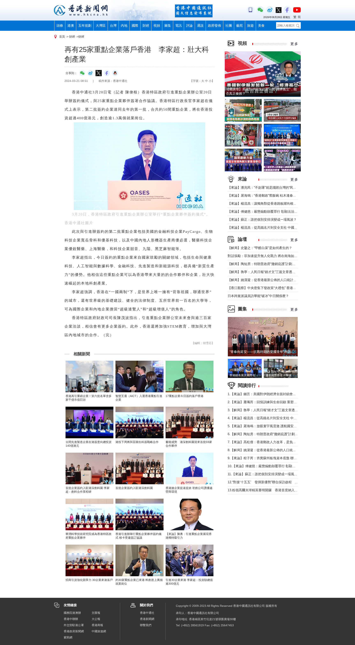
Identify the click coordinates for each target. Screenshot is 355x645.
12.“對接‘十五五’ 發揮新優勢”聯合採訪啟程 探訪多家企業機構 (274, 482)
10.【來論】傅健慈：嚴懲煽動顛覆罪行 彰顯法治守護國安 (270, 466)
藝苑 (239, 25)
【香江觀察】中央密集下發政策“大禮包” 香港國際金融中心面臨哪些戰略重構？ (285, 288)
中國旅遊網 (99, 631)
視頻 (156, 25)
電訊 (178, 25)
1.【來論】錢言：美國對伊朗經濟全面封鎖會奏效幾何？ (268, 394)
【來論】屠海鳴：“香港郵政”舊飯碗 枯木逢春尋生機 (265, 195)
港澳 (70, 25)
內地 (124, 25)
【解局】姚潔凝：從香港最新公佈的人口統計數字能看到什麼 (272, 280)
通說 (200, 25)
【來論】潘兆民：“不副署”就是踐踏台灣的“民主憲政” (266, 187)
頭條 (59, 25)
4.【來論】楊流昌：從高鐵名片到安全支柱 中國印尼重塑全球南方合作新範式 (284, 418)
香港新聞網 (147, 619)
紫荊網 (68, 637)
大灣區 (101, 25)
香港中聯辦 (71, 619)
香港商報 (97, 625)
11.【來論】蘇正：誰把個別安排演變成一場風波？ (264, 474)
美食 (261, 25)
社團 (228, 25)
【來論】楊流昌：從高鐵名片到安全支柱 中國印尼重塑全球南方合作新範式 (282, 227)
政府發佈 (214, 25)
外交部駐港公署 (74, 625)
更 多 (294, 44)
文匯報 (96, 612)
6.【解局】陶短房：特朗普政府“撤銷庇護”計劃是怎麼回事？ (271, 434)
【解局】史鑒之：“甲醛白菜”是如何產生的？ (260, 248)
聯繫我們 (145, 625)
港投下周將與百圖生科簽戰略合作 (137, 442)
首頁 (62, 36)
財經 (146, 25)
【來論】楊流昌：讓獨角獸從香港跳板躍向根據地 (264, 203)
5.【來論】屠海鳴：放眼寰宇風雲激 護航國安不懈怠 (265, 426)
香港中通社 (147, 612)
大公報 (96, 619)
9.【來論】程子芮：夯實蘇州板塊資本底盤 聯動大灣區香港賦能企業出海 (280, 458)
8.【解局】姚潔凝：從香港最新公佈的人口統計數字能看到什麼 (273, 450)
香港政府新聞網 (74, 631)
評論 (189, 25)
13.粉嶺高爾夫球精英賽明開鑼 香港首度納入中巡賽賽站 (269, 490)
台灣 (113, 25)
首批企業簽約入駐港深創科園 (134, 488)
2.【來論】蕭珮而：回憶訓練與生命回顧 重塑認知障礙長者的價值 (275, 402)
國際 (135, 25)
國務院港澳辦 (72, 612)
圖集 (167, 25)
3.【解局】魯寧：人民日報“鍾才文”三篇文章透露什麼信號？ (271, 410)
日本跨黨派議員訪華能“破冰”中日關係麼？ (258, 296)
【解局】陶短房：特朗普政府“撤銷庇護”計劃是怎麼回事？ (270, 264)
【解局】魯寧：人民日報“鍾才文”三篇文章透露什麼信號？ (270, 272)
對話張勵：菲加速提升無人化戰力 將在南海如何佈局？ (267, 256)
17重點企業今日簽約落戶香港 (184, 396)
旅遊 (250, 25)
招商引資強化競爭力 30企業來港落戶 (89, 580)
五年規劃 (84, 25)
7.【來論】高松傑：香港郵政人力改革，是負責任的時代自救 (272, 442)
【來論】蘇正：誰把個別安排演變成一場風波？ (262, 219)
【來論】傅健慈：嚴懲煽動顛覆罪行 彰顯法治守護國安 (267, 211)
